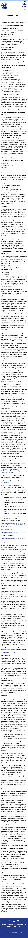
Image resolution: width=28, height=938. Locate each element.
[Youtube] (18, 921)
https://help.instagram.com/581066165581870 (13, 532)
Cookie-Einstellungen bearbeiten (9, 652)
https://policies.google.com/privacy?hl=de (12, 776)
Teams (25, 3)
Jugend (25, 4)
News (25, 1)
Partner (24, 9)
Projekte (24, 6)
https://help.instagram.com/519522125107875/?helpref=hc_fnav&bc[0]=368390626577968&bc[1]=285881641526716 (14, 524)
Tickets (24, 8)
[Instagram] (14, 921)
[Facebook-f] (10, 921)
